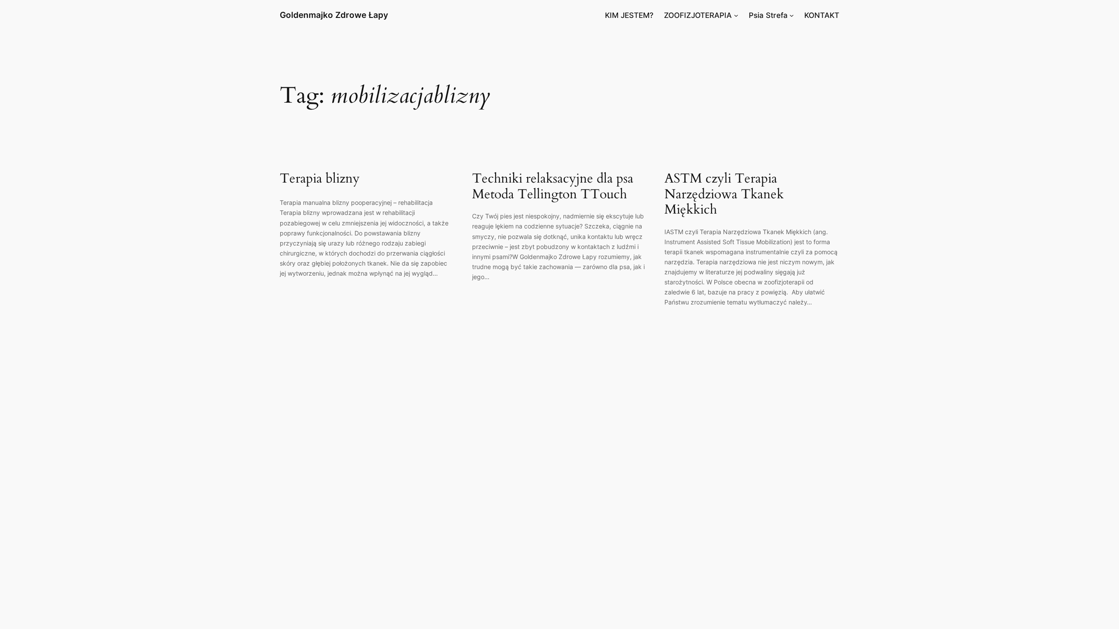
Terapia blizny (320, 179)
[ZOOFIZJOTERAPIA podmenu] (736, 15)
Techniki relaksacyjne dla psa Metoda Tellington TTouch (552, 186)
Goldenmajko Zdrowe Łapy (334, 15)
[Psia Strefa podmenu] (791, 15)
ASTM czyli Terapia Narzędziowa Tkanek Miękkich (724, 194)
